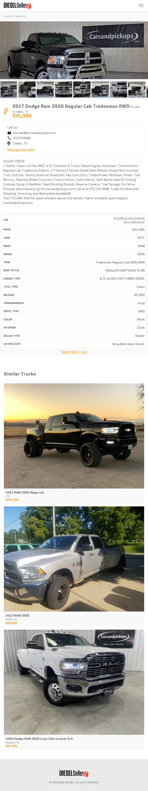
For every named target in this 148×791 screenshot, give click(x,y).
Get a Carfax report (134, 222)
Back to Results (15, 16)
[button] (8, 89)
